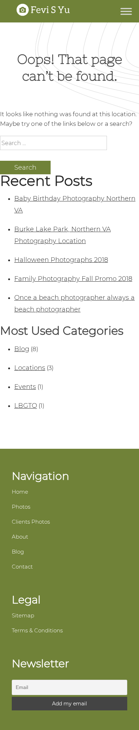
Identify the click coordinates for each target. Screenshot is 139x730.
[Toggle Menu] (126, 11)
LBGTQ (25, 406)
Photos (21, 506)
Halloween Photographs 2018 (61, 260)
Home (20, 491)
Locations (29, 368)
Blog (21, 349)
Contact (22, 566)
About (20, 536)
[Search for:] (53, 143)
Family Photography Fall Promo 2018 (73, 279)
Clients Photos (31, 521)
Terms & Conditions (37, 630)
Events (25, 387)
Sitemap (23, 615)
